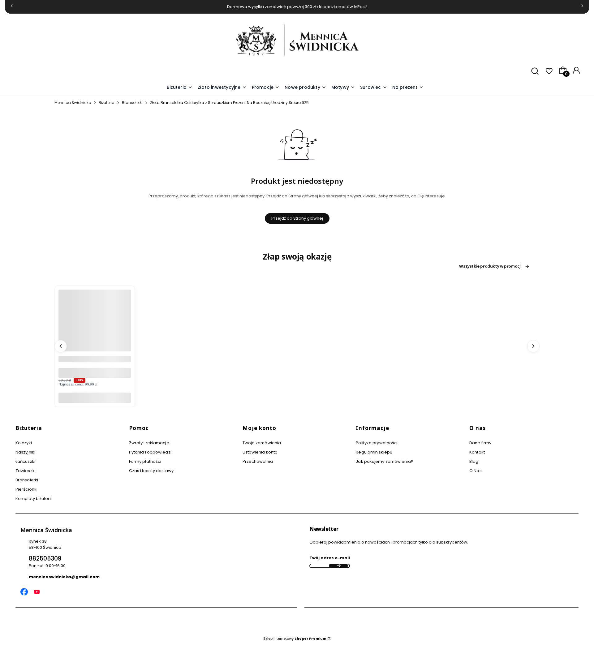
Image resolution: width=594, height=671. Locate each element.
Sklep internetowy (294, 638)
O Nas (475, 471)
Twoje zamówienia (262, 443)
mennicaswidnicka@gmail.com (64, 577)
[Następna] (582, 7)
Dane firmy (480, 443)
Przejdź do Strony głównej (297, 218)
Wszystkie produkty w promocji (490, 266)
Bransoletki (132, 102)
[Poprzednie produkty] (60, 346)
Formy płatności (145, 461)
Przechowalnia (258, 461)
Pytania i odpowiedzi (150, 452)
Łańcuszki (25, 461)
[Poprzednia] (11, 7)
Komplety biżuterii (33, 498)
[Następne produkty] (533, 346)
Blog (473, 461)
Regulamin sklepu (374, 452)
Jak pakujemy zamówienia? (384, 461)
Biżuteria (106, 102)
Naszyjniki (25, 452)
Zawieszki (25, 471)
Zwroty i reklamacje (149, 443)
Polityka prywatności (377, 443)
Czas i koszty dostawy (151, 471)
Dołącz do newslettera (338, 565)
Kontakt (477, 452)
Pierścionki (26, 489)
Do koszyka (94, 398)
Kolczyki (23, 443)
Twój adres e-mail (329, 558)
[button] (343, 87)
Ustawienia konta (260, 452)
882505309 (45, 558)
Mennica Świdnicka (72, 102)
